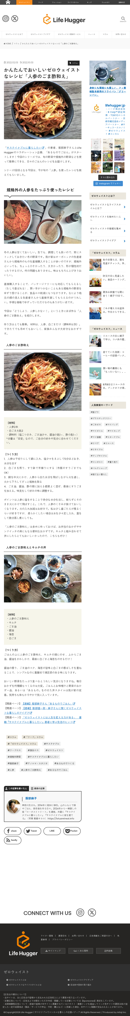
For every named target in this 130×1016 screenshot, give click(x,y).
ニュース (91, 34)
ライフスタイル (73, 2)
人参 (12, 770)
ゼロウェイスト (24, 2)
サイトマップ (54, 950)
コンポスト (98, 462)
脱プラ (96, 412)
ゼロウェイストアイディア (81, 980)
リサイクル (98, 449)
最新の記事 (39, 788)
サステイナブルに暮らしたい (24, 148)
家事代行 (122, 2)
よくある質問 (82, 950)
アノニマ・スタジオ (38, 763)
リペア (96, 443)
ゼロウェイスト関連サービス (69, 34)
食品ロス (34, 750)
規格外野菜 (15, 756)
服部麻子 (14, 763)
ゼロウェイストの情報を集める (105, 230)
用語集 (109, 950)
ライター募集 (47, 935)
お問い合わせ (121, 34)
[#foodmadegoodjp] (119, 167)
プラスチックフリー (102, 418)
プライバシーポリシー (62, 939)
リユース (109, 443)
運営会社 (62, 935)
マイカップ (115, 430)
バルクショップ (100, 468)
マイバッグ (112, 424)
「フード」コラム (34, 737)
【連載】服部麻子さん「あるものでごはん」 (47, 704)
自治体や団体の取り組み (80, 984)
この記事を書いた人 (17, 788)
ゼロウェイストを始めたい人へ (105, 218)
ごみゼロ (97, 424)
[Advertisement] (22, 866)
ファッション (57, 2)
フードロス (15, 750)
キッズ (89, 2)
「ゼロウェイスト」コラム (23, 743)
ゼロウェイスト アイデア (40, 34)
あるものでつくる (65, 763)
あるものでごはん (59, 770)
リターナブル (113, 437)
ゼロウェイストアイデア (103, 240)
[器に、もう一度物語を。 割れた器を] (108, 144)
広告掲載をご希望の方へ (100, 935)
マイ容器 (97, 437)
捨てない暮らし (100, 474)
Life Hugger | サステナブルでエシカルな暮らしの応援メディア (50, 1012)
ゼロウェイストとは (17, 980)
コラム (105, 34)
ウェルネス (106, 2)
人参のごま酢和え (32, 770)
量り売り (114, 462)
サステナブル (52, 743)
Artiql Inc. (122, 1012)
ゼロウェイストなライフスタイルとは (25, 984)
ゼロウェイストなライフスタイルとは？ (105, 206)
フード (40, 2)
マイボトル (98, 430)
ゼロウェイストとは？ (14, 34)
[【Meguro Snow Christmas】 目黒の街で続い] (96, 155)
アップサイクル (100, 455)
